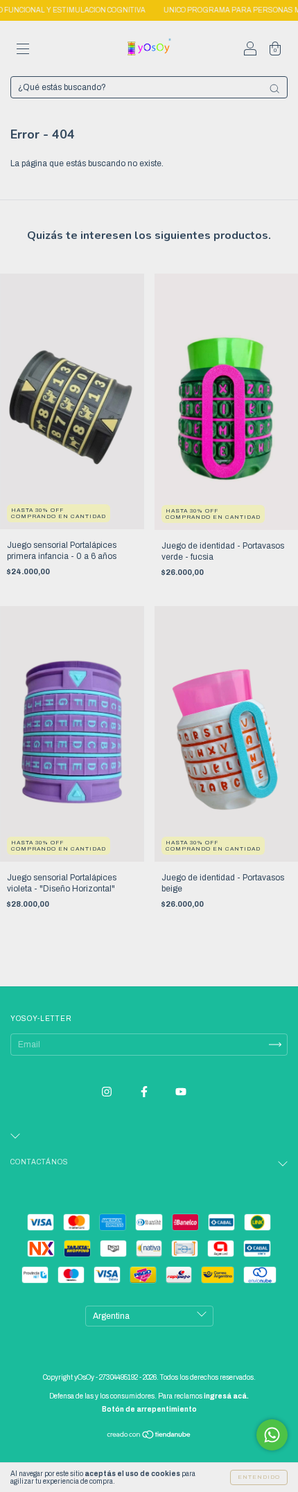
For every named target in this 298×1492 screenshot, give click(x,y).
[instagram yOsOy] (107, 1091)
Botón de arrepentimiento (149, 1409)
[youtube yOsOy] (180, 1091)
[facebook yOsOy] (145, 1091)
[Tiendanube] (149, 1436)
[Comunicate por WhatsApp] (272, 1434)
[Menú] (23, 50)
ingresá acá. (226, 1396)
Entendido (259, 1477)
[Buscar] (274, 88)
